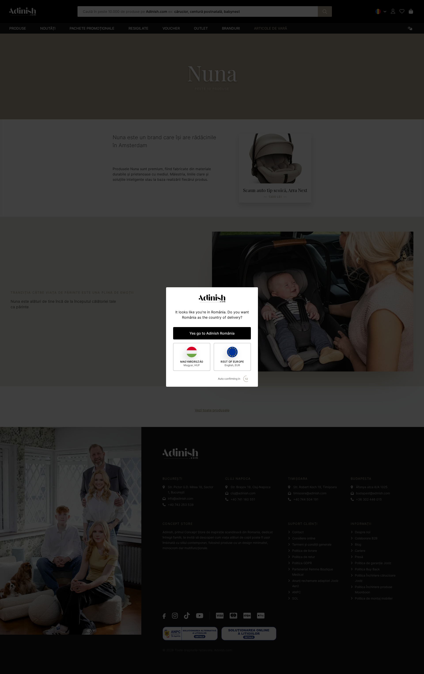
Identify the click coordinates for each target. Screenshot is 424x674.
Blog (358, 544)
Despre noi (362, 532)
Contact (298, 532)
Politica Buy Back (367, 569)
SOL (295, 598)
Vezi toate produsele (212, 410)
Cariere (360, 550)
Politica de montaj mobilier (374, 598)
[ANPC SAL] (190, 633)
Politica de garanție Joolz (373, 563)
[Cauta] (325, 11)
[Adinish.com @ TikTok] (187, 616)
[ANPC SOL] (248, 633)
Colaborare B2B (366, 538)
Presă (359, 557)
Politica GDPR (302, 563)
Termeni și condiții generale (311, 544)
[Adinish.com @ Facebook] (164, 616)
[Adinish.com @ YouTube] (199, 616)
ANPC (296, 592)
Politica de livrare (304, 550)
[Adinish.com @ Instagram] (175, 616)
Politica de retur (303, 557)
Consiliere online (303, 538)
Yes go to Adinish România (212, 333)
